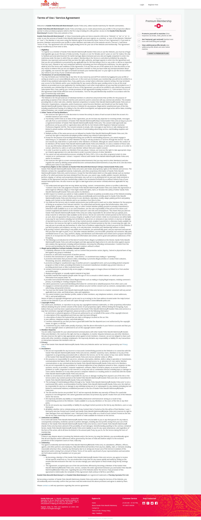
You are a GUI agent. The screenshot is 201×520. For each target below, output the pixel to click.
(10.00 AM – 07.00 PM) (130, 503)
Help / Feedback (97, 513)
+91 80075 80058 (128, 505)
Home (94, 503)
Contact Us (95, 508)
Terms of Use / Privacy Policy (101, 511)
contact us (46, 485)
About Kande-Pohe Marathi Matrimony (104, 505)
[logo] (53, 4)
